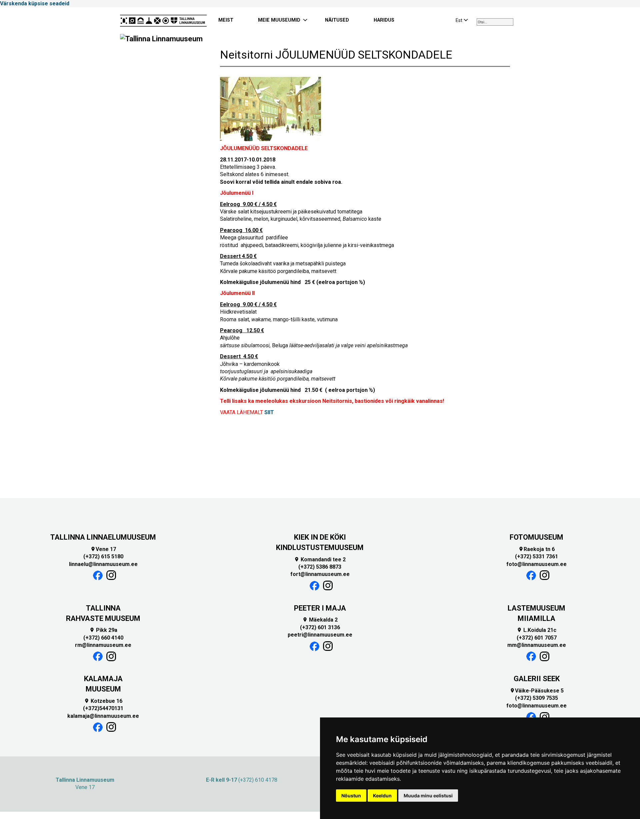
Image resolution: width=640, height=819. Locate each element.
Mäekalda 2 (320, 620)
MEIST (225, 20)
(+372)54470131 (103, 708)
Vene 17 (103, 549)
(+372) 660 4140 (103, 638)
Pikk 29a (103, 630)
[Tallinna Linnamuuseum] (163, 20)
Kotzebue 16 (103, 701)
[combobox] (495, 22)
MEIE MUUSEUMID (279, 20)
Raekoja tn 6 (536, 549)
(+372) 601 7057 (537, 638)
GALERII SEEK (537, 679)
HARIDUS (384, 20)
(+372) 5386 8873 (319, 567)
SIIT (269, 412)
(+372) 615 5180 (103, 556)
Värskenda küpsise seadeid (34, 3)
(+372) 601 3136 (320, 627)
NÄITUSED (337, 20)
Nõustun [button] (351, 795)
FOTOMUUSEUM (536, 537)
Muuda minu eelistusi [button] (428, 795)
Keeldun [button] (382, 795)
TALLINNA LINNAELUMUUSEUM (103, 537)
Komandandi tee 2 (320, 559)
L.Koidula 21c (536, 630)
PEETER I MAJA (320, 608)
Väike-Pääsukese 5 (537, 690)
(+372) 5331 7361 (536, 556)
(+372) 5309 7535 (536, 698)
